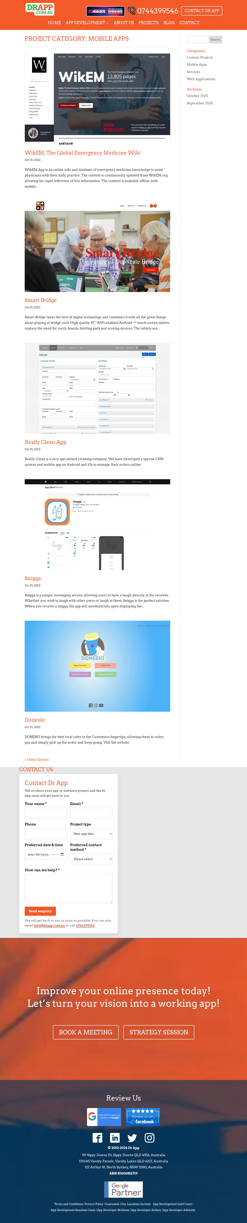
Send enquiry (40, 911)
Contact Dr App (201, 11)
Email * (76, 806)
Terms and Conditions (68, 1204)
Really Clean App (45, 442)
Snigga (33, 578)
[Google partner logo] (123, 1196)
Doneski (35, 720)
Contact (189, 22)
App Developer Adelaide (179, 1210)
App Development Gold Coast (172, 1204)
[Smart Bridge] (97, 246)
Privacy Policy (94, 1204)
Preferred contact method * (86, 854)
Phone (30, 826)
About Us (124, 22)
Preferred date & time (44, 851)
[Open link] (97, 1138)
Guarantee (112, 1204)
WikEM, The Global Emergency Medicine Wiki (82, 153)
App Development (85, 22)
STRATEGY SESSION (158, 1032)
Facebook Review (143, 1116)
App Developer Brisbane (113, 1210)
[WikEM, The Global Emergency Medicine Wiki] (97, 99)
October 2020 (197, 96)
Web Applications (201, 79)
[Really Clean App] (97, 388)
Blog (169, 22)
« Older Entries (37, 760)
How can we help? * (42, 872)
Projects (149, 22)
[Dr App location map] (178, 817)
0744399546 (157, 11)
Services (193, 72)
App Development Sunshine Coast (73, 1210)
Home (54, 22)
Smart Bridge (41, 300)
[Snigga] (97, 524)
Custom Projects (200, 57)
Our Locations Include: (136, 1204)
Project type (80, 829)
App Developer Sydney (146, 1210)
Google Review (104, 1116)
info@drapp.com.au (49, 925)
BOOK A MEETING (86, 1032)
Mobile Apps (197, 64)
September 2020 (200, 103)
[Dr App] (39, 9)
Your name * (36, 806)
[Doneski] (97, 666)
